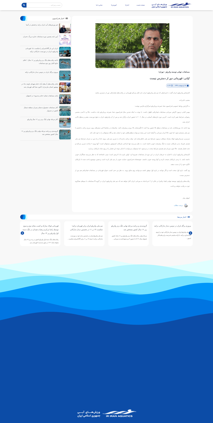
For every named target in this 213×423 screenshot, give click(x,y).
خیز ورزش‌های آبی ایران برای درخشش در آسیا (42, 25)
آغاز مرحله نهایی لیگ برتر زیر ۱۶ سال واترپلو (42, 119)
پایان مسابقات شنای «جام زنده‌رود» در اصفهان (42, 96)
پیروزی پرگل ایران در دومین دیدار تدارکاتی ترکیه (41, 72)
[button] (60, 18)
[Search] (24, 5)
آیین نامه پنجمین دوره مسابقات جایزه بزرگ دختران (40, 37)
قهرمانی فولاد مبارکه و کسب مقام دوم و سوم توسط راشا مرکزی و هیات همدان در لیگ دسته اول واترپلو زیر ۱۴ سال (85, 229)
